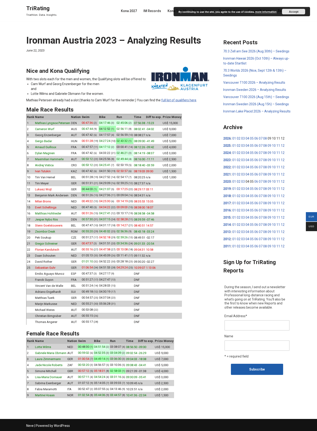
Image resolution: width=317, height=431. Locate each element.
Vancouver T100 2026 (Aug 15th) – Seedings (256, 97)
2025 (227, 145)
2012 (227, 239)
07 (260, 138)
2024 (227, 153)
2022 (227, 167)
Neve (30, 426)
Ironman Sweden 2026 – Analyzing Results (254, 90)
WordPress (62, 426)
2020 (227, 181)
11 (278, 145)
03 (243, 138)
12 (283, 145)
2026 (227, 138)
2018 (227, 196)
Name (228, 336)
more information (266, 11)
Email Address (235, 316)
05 (252, 138)
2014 (227, 225)
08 (265, 138)
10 (274, 145)
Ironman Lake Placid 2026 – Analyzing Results (257, 111)
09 (269, 145)
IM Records (152, 11)
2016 (227, 210)
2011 (227, 246)
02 (238, 138)
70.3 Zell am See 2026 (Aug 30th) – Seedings (256, 51)
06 (256, 138)
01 (234, 138)
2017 (227, 203)
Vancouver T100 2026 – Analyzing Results (254, 82)
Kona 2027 (129, 11)
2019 (227, 189)
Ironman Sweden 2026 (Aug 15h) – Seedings (256, 104)
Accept (293, 12)
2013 (227, 232)
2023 (227, 160)
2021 (227, 174)
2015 (227, 217)
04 (247, 138)
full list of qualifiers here (178, 100)
